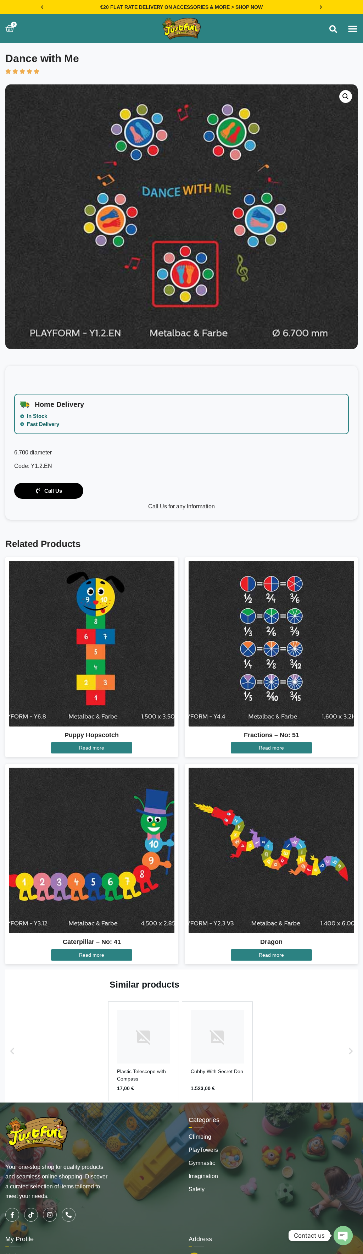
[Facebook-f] (12, 1215)
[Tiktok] (31, 1215)
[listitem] (143, 1051)
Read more (91, 748)
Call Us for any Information (181, 506)
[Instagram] (50, 1215)
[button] (42, 7)
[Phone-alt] (69, 1215)
